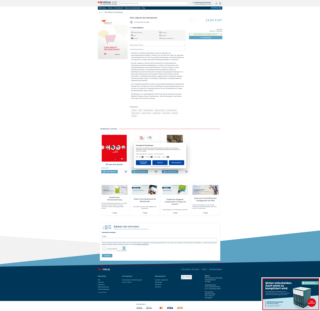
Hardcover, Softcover (160, 110)
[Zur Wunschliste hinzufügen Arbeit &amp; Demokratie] (156, 171)
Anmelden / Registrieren (161, 280)
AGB (99, 280)
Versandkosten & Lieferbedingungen (132, 280)
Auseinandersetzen (148, 110)
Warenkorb (158, 287)
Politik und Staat (135, 113)
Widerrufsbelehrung (103, 287)
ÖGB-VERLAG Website (215, 269)
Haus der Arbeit (166, 113)
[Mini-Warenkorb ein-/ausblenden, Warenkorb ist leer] (220, 3)
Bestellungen (158, 282)
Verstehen (134, 110)
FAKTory (204, 269)
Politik (140, 110)
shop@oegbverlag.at (210, 285)
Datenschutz (101, 284)
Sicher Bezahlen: (140, 304)
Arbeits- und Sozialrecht (115, 8)
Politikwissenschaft (171, 110)
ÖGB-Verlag (102, 8)
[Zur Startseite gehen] (107, 2)
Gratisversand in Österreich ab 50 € (205, 34)
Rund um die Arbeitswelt (132, 8)
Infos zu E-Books (126, 282)
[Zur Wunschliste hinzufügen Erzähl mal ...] (186, 171)
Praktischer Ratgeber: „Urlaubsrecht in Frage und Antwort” (175, 201)
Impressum (101, 282)
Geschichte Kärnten (146, 113)
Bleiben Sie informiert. (127, 226)
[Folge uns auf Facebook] (186, 277)
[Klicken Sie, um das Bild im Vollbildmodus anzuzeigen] (113, 37)
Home (100, 12)
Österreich (134, 116)
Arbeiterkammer (157, 113)
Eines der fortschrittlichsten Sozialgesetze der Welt (205, 199)
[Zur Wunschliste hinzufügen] (131, 22)
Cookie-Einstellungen (103, 289)
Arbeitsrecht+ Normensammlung (114, 198)
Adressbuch (158, 284)
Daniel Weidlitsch (138, 27)
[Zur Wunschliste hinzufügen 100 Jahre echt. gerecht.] (125, 171)
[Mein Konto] (216, 3)
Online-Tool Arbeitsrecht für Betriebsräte (145, 200)
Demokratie (175, 113)
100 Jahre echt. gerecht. (114, 164)
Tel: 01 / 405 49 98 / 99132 (212, 286)
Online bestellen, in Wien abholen (190, 269)
